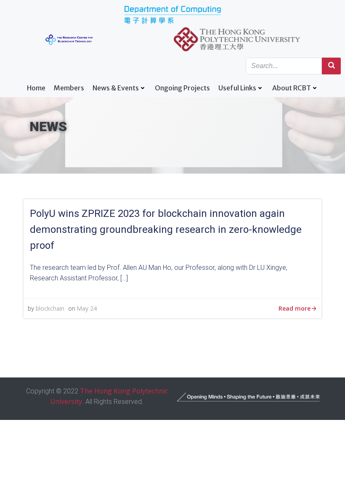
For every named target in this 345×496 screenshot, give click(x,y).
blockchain (50, 308)
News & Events (116, 88)
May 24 (87, 308)
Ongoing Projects (182, 88)
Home (36, 88)
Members (69, 88)
